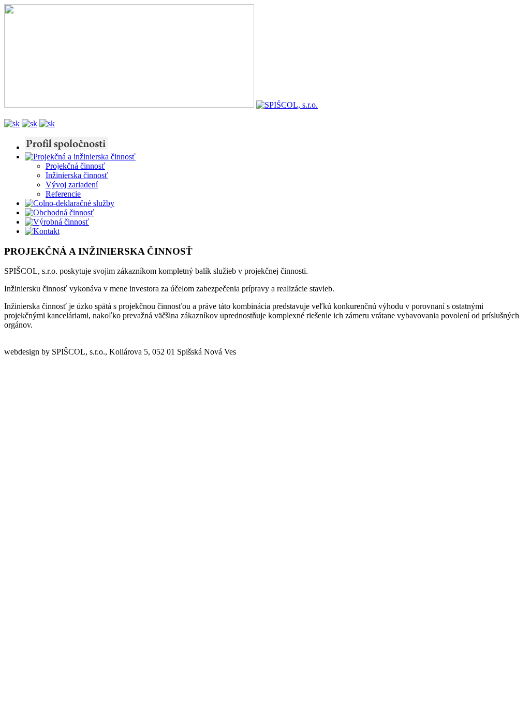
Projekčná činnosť (75, 165)
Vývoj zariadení (72, 184)
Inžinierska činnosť (77, 175)
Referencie (63, 193)
